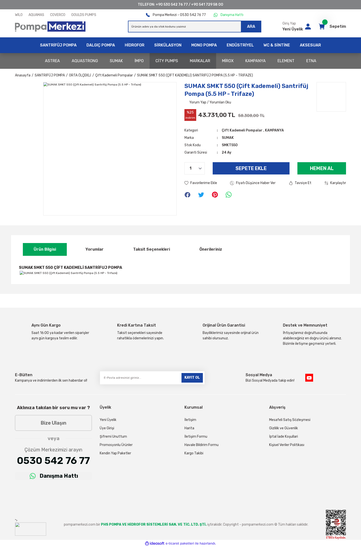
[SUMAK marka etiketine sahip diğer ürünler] (331, 97)
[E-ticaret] (180, 543)
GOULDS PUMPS (83, 15)
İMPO (139, 60)
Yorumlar (94, 249)
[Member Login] (308, 26)
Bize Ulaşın (53, 423)
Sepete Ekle (251, 168)
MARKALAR (200, 60)
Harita (189, 428)
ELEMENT (286, 60)
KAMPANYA (255, 60)
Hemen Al (322, 168)
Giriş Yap (289, 23)
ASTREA (52, 60)
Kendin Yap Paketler (115, 453)
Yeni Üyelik (292, 29)
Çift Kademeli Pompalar (242, 130)
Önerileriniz (210, 249)
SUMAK (116, 60)
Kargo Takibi (193, 453)
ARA (251, 26)
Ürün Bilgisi (45, 249)
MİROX (228, 60)
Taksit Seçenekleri (151, 249)
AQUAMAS (36, 15)
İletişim (190, 420)
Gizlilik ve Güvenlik (283, 428)
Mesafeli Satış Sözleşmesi (289, 420)
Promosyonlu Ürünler (116, 445)
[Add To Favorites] (200, 183)
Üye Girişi (107, 428)
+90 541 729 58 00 (207, 4)
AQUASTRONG (85, 60)
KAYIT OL (192, 377)
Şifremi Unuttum (113, 436)
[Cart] (322, 26)
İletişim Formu (195, 436)
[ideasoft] (155, 543)
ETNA (311, 60)
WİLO (19, 15)
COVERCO (57, 15)
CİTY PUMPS (166, 60)
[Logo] (50, 26)
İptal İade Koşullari (283, 436)
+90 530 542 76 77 (172, 4)
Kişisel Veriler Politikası (286, 445)
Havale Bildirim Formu (201, 445)
